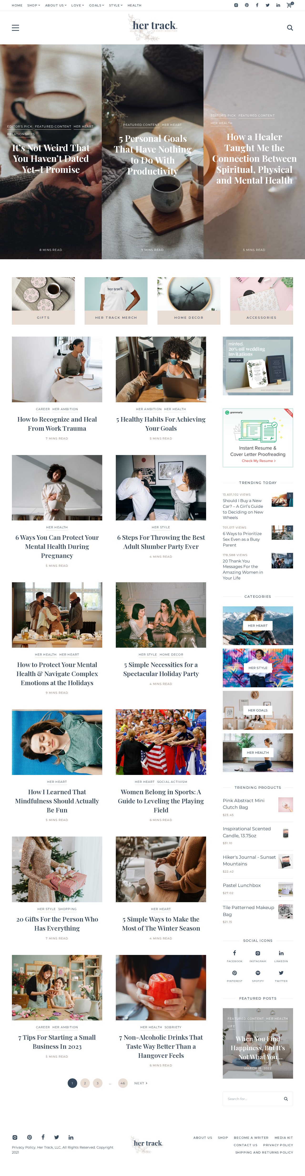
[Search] (286, 1099)
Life (231, 1026)
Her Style (161, 527)
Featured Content (53, 126)
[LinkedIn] (278, 5)
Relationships (21, 134)
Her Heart (84, 126)
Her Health (222, 123)
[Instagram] (236, 5)
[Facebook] (257, 5)
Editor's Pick (20, 126)
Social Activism (172, 782)
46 (123, 1083)
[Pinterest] (246, 5)
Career (43, 409)
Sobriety (173, 1027)
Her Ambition (65, 409)
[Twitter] (267, 5)
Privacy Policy (24, 1147)
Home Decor (171, 654)
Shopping (67, 909)
